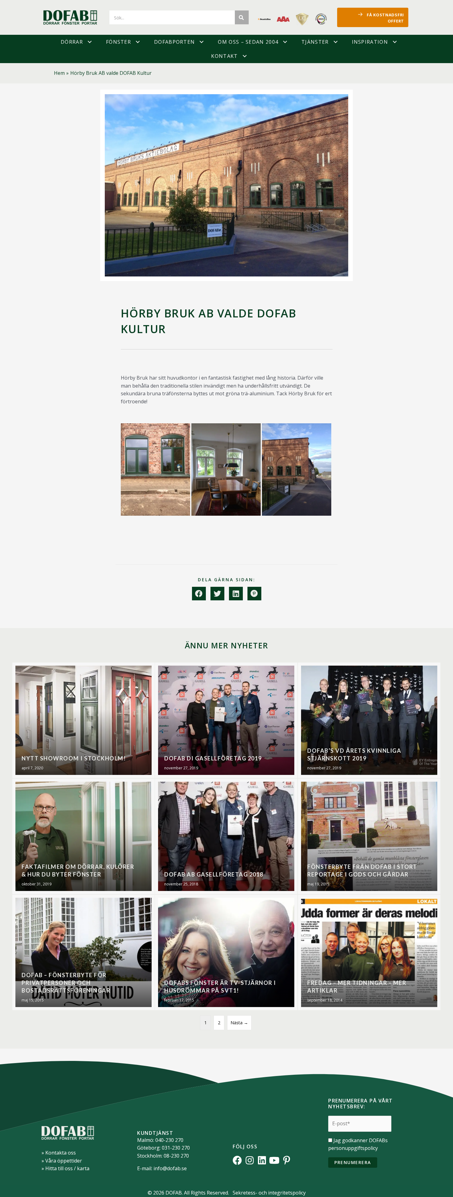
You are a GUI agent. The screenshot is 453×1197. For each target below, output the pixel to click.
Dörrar (72, 41)
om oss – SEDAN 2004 (248, 41)
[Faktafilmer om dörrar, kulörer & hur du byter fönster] (83, 836)
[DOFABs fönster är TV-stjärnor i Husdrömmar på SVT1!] (226, 952)
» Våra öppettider (62, 1160)
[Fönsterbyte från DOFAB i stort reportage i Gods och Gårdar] (369, 836)
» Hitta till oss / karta (65, 1168)
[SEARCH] (242, 17)
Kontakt (224, 56)
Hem (59, 73)
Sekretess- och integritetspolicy (269, 1192)
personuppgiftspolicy (353, 1148)
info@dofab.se (170, 1168)
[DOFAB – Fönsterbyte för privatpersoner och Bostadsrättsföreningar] (83, 952)
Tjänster (315, 41)
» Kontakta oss (59, 1152)
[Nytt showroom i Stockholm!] (83, 720)
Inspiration (370, 41)
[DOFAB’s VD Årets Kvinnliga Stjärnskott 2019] (369, 720)
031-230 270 (176, 1147)
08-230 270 (176, 1155)
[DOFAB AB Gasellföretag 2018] (226, 836)
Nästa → (239, 1023)
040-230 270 (169, 1140)
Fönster (118, 41)
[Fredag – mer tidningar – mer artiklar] (369, 952)
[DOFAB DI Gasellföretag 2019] (226, 720)
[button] (89, 42)
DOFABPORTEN (174, 41)
